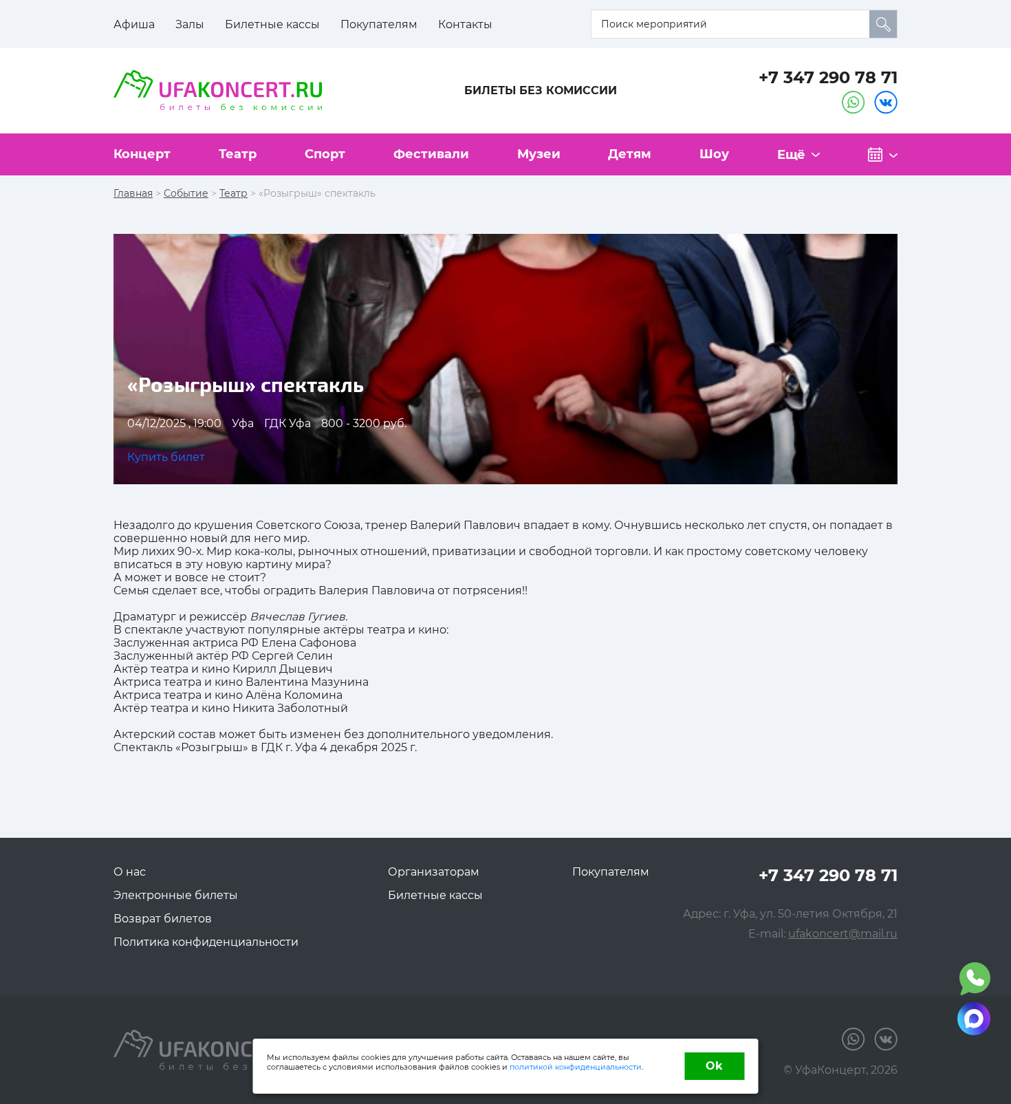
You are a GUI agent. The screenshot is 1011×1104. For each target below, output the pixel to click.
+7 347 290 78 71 (828, 77)
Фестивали (431, 154)
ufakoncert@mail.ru (843, 933)
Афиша (134, 24)
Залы (189, 24)
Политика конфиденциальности (205, 942)
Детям (629, 154)
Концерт (142, 154)
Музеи (539, 154)
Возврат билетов (162, 918)
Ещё (791, 154)
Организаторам (433, 871)
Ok (714, 1065)
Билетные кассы (272, 24)
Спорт (325, 154)
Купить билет (166, 457)
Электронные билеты (175, 895)
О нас (129, 871)
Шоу (714, 154)
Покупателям (378, 24)
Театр (238, 154)
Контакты (465, 24)
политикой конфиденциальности (576, 1067)
